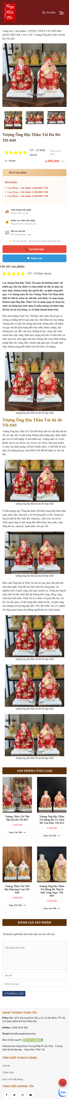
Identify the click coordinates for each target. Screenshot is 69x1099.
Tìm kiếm (50, 12)
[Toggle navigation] (61, 12)
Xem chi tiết (16, 832)
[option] (34, 75)
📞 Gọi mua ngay (34, 249)
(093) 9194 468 (20, 1027)
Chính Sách (8, 1072)
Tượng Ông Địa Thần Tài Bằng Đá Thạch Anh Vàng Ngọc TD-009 (51, 891)
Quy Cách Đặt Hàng (12, 1079)
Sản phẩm (20, 31)
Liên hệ (6, 1065)
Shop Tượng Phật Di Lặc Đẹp (37, 1046)
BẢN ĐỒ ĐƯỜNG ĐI (24, 1021)
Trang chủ (7, 31)
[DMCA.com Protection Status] (33, 1039)
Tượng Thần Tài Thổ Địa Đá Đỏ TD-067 (17, 818)
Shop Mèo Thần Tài (34, 1049)
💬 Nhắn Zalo (34, 258)
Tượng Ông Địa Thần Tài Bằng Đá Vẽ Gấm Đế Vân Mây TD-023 (51, 819)
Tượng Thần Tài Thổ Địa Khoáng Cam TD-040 (17, 889)
